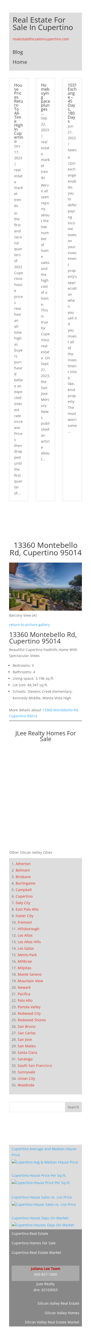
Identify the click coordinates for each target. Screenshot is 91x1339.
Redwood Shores (32, 1020)
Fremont (25, 922)
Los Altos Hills (29, 941)
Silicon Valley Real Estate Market (52, 1322)
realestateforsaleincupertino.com (41, 39)
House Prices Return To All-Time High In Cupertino (18, 113)
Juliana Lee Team (45, 1268)
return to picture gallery (29, 624)
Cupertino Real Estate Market (36, 1252)
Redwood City (29, 1013)
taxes (72, 149)
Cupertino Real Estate (30, 1233)
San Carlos (27, 1033)
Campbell (24, 889)
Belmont (23, 870)
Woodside (26, 1085)
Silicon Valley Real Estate (58, 1303)
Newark (24, 987)
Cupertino (24, 896)
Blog (18, 52)
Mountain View (30, 980)
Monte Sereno (29, 974)
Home (20, 62)
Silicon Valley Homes (62, 1312)
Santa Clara (27, 1052)
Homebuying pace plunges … (45, 99)
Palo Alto (25, 1000)
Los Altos (25, 935)
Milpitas (24, 967)
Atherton (23, 863)
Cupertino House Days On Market (40, 1218)
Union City (26, 1078)
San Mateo (27, 1046)
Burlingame (25, 883)
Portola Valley (29, 1007)
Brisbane (23, 876)
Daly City (23, 902)
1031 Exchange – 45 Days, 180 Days (72, 103)
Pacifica (24, 993)
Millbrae (25, 961)
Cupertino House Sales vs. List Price (42, 1197)
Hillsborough (28, 928)
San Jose (25, 1039)
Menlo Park (27, 954)
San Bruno (26, 1026)
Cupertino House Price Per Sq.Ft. (39, 1175)
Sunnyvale (26, 1072)
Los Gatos (26, 948)
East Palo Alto (27, 909)
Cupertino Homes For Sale (34, 1243)
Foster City (24, 915)
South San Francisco (35, 1065)
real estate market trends (18, 188)
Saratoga (25, 1059)
